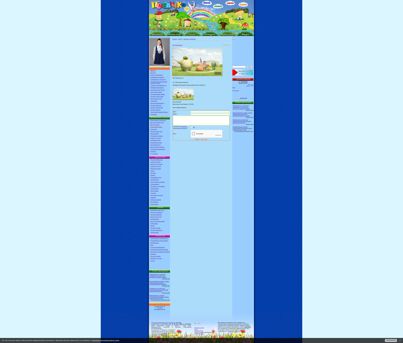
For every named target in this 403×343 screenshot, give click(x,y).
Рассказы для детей (156, 164)
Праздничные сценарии (157, 182)
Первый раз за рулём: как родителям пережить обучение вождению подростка (158, 290)
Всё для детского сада (157, 122)
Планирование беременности (159, 238)
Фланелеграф (154, 133)
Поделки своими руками (157, 94)
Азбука (152, 171)
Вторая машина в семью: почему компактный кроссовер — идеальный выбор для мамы (159, 283)
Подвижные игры (155, 140)
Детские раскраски (156, 214)
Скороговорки (154, 188)
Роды (152, 245)
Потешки (153, 173)
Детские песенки (155, 228)
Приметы (153, 197)
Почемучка (153, 114)
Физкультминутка (155, 145)
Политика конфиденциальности (202, 332)
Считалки (153, 193)
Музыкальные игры (156, 142)
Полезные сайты (198, 333)
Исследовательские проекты (159, 112)
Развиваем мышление (157, 87)
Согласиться (391, 340)
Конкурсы (153, 151)
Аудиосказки (154, 223)
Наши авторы (154, 204)
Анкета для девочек (156, 212)
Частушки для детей (156, 195)
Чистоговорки (154, 191)
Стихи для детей (155, 162)
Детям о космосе (155, 110)
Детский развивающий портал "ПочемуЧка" (163, 322)
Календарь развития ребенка (159, 249)
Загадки (152, 175)
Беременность (154, 243)
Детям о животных (155, 105)
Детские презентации (156, 96)
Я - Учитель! (154, 154)
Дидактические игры (156, 131)
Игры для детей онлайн (157, 221)
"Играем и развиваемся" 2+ (158, 85)
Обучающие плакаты (156, 136)
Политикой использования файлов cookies (105, 340)
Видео (180, 39)
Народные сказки (155, 168)
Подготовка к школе (156, 92)
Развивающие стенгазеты (158, 79)
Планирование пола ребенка (159, 240)
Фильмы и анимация (190, 39)
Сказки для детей (155, 166)
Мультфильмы (154, 219)
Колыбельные (154, 179)
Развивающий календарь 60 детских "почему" (158, 82)
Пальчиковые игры (155, 177)
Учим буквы (153, 101)
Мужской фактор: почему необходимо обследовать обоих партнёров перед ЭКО (159, 297)
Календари (153, 129)
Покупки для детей (156, 258)
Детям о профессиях (156, 107)
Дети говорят (154, 202)
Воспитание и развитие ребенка (160, 252)
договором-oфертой (234, 331)
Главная (174, 39)
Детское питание (155, 256)
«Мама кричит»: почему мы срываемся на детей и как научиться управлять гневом (157, 276)
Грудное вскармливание (157, 247)
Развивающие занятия (157, 77)
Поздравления (154, 184)
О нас (196, 329)
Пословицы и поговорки (157, 186)
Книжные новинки (155, 200)
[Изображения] (183, 94)
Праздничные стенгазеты (158, 120)
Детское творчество (156, 230)
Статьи (152, 261)
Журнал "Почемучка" (156, 75)
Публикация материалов (157, 149)
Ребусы (152, 226)
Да (194, 127)
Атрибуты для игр (155, 138)
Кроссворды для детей (157, 210)
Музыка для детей (155, 217)
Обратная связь (198, 330)
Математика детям (156, 99)
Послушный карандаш (157, 103)
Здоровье (153, 254)
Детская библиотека (156, 160)
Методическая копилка (157, 147)
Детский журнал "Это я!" (157, 90)
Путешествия (154, 232)
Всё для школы (154, 125)
